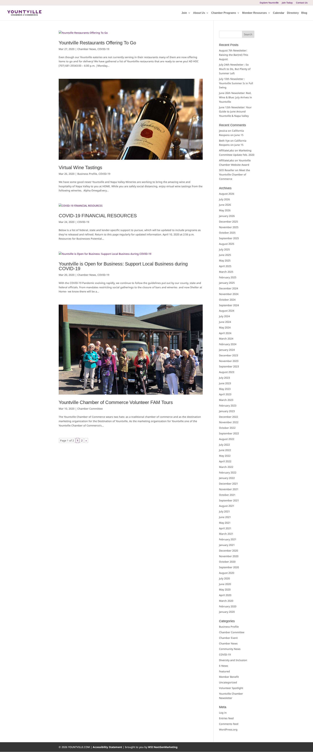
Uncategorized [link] (228, 682)
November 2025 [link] (228, 227)
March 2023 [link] (226, 400)
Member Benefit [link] (229, 676)
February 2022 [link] (227, 472)
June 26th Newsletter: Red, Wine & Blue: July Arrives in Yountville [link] (235, 97)
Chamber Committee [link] (90, 408)
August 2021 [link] (226, 506)
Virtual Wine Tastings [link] (80, 167)
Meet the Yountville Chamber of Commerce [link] (234, 174)
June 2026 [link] (225, 204)
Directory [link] (293, 13)
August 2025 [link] (226, 244)
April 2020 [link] (225, 595)
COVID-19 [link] (103, 49)
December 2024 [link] (228, 288)
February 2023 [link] (227, 405)
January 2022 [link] (227, 478)
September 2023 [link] (229, 366)
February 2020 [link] (227, 606)
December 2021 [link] (228, 483)
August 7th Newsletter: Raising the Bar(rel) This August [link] (233, 55)
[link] (24, 12)
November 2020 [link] (228, 556)
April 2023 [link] (225, 394)
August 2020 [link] (226, 573)
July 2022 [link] (224, 444)
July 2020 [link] (224, 578)
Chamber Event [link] (228, 638)
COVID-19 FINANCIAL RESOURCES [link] (98, 215)
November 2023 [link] (228, 361)
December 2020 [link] (228, 550)
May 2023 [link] (225, 389)
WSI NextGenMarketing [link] (163, 747)
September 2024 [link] (229, 305)
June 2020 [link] (225, 584)
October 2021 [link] (227, 495)
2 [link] (82, 440)
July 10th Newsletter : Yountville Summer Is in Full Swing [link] (236, 83)
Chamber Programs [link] (223, 13)
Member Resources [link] (254, 13)
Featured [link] (224, 671)
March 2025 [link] (226, 271)
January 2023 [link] (227, 411)
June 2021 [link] (225, 517)
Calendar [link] (278, 13)
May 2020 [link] (225, 589)
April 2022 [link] (225, 461)
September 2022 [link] (229, 433)
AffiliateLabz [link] (226, 150)
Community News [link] (230, 649)
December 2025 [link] (228, 221)
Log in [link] (223, 712)
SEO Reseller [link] (226, 170)
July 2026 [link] (224, 199)
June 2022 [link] (225, 450)
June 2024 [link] (225, 322)
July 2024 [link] (224, 316)
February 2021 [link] (227, 539)
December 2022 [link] (228, 416)
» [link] (86, 440)
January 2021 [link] (227, 545)
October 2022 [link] (227, 428)
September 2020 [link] (229, 567)
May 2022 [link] (225, 455)
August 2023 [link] (226, 372)
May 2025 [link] (225, 260)
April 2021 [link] (225, 528)
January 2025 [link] (227, 282)
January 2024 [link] (227, 349)
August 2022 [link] (226, 439)
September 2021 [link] (229, 500)
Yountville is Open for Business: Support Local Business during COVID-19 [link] (123, 266)
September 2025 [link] (229, 238)
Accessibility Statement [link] (108, 747)
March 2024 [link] (226, 338)
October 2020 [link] (227, 561)
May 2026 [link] (225, 210)
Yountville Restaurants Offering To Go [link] (97, 42)
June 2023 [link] (225, 383)
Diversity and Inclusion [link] (233, 660)
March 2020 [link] (226, 600)
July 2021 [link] (224, 511)
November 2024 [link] (228, 294)
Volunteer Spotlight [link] (231, 688)
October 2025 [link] (227, 232)
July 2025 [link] (224, 249)
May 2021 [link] (225, 522)
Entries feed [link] (226, 718)
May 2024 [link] (225, 327)
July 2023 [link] (224, 377)
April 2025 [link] (225, 266)
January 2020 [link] (227, 611)
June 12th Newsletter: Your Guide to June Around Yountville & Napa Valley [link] (235, 112)
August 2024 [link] (226, 310)
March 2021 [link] (226, 533)
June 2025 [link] (225, 255)
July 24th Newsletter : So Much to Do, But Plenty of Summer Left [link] (235, 69)
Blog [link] (304, 13)
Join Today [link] (287, 3)
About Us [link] (199, 13)
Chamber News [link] (86, 49)
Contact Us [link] (302, 3)
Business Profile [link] (87, 173)
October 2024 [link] (227, 299)
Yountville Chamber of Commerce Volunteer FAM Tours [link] (116, 402)
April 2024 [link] (225, 333)
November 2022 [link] (228, 422)
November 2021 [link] (228, 489)
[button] (248, 34)
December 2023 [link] (228, 355)
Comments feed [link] (228, 724)
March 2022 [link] (226, 467)
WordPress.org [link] (228, 729)
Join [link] (184, 13)
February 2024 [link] (227, 344)
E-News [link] (223, 665)
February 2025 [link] (227, 277)
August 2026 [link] (226, 193)
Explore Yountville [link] (269, 3)
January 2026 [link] (227, 216)
